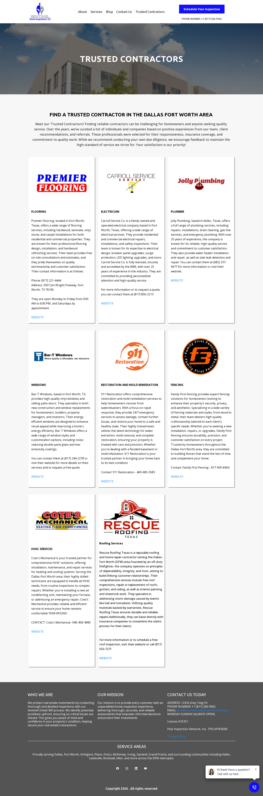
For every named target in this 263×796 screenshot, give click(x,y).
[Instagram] (127, 768)
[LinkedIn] (136, 768)
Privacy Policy (176, 736)
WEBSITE (37, 317)
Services (96, 11)
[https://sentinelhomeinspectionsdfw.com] (40, 11)
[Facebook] (117, 768)
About (82, 11)
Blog (109, 11)
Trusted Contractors (150, 11)
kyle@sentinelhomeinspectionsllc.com (202, 710)
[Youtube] (145, 768)
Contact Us (124, 11)
